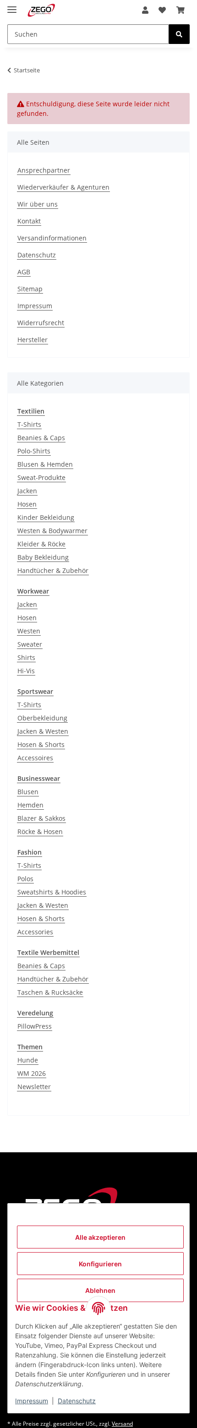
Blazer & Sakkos (41, 818)
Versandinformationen (52, 238)
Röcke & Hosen (40, 831)
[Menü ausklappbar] (11, 5)
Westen (28, 631)
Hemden (30, 805)
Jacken (27, 490)
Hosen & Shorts (41, 744)
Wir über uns (37, 204)
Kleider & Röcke (41, 544)
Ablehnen (100, 1290)
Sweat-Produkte (41, 477)
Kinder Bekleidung (45, 517)
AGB (23, 271)
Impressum (31, 1401)
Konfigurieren (100, 1264)
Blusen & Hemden (45, 464)
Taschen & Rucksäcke (50, 992)
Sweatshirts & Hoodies (51, 892)
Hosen (27, 504)
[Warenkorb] (180, 10)
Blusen (27, 791)
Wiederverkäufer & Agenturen (63, 187)
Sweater (29, 644)
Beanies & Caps (41, 437)
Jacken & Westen (42, 731)
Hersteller (32, 339)
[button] (145, 10)
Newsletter (34, 1086)
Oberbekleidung (42, 718)
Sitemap (30, 288)
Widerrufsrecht (40, 322)
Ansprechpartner (43, 170)
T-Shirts (29, 424)
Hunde (27, 1060)
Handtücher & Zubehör (52, 570)
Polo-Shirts (33, 451)
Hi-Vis (26, 670)
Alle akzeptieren (100, 1237)
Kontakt (29, 221)
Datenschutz (77, 1401)
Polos (25, 878)
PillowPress (34, 1026)
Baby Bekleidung (43, 557)
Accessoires (35, 757)
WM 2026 (31, 1073)
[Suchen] (179, 34)
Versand (122, 1424)
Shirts (26, 657)
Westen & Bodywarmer (52, 530)
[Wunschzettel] (162, 10)
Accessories (35, 931)
